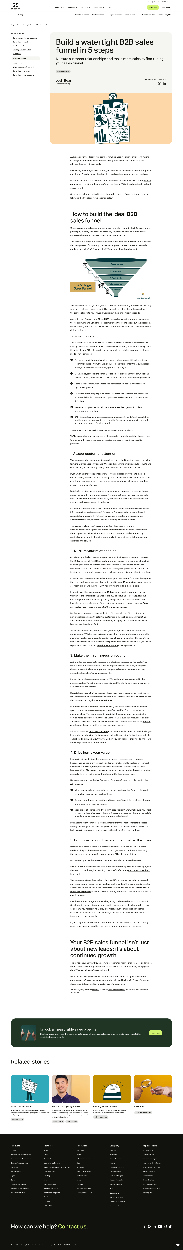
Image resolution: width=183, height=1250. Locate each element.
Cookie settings (47, 1245)
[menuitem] (60, 7)
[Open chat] (178, 1245)
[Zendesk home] (16, 6)
